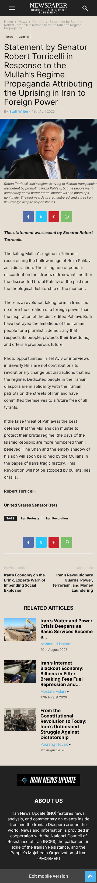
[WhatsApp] (66, 216)
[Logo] (48, 784)
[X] (41, 216)
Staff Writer (18, 111)
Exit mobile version (48, 876)
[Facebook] (28, 216)
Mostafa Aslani (53, 691)
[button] (12, 8)
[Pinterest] (53, 216)
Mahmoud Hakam (55, 643)
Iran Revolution (57, 518)
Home (8, 22)
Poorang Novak (54, 744)
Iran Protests (30, 518)
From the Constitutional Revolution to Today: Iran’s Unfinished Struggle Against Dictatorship (63, 724)
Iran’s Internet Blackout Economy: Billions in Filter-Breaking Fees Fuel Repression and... (62, 673)
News (22, 22)
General (38, 22)
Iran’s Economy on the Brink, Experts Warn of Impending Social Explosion (24, 583)
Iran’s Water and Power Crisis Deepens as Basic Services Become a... (66, 629)
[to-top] (90, 874)
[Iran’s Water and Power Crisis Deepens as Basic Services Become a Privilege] (20, 630)
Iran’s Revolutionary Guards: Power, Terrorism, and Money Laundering (72, 583)
